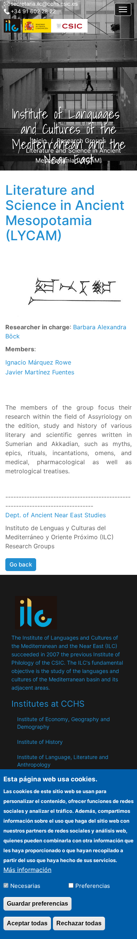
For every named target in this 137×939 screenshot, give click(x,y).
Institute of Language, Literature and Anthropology (62, 761)
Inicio (39, 140)
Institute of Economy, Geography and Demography (63, 723)
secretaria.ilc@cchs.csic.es (44, 3)
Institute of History (40, 742)
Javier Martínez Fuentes (39, 372)
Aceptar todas (27, 923)
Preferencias (92, 885)
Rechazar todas (79, 923)
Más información (27, 869)
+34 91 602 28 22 (33, 11)
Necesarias (25, 885)
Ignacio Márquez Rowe (38, 362)
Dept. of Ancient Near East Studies (55, 515)
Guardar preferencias (37, 903)
